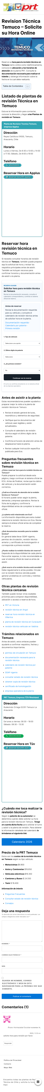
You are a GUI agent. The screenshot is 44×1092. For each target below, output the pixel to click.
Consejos (9, 903)
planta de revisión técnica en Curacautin (23, 622)
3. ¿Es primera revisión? (12, 364)
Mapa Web (8, 1067)
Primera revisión (12, 328)
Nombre (6, 944)
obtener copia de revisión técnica (20, 682)
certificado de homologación (18, 686)
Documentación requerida (17, 322)
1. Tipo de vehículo (10, 337)
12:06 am (37, 1033)
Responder (8, 1043)
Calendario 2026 (22, 841)
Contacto (7, 1064)
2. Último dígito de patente (13, 350)
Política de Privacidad (12, 1060)
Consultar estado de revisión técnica (21, 899)
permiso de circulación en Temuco (20, 653)
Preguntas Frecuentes (15, 894)
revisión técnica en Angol (16, 610)
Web (3, 966)
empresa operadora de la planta (19, 691)
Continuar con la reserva (22, 378)
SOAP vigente (11, 672)
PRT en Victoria (12, 605)
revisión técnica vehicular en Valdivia (21, 626)
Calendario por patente (15, 325)
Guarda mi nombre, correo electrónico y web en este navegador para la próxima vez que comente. (22, 984)
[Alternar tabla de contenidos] (26, 86)
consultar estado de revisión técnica (21, 677)
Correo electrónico (11, 955)
